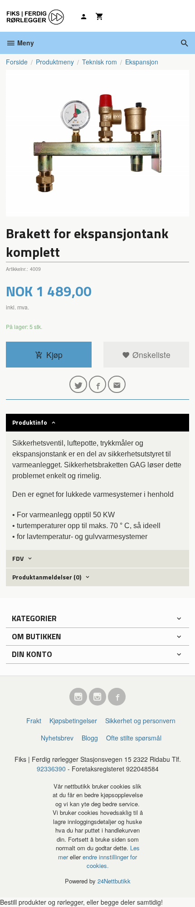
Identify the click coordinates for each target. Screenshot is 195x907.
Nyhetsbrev (57, 737)
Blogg (90, 737)
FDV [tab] (18, 558)
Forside (17, 61)
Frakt (33, 720)
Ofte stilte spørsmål (133, 737)
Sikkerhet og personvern (140, 720)
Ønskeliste (150, 354)
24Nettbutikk (114, 881)
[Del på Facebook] (98, 384)
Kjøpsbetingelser (73, 720)
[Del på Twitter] (78, 384)
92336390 (51, 768)
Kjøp (54, 354)
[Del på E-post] (117, 384)
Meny (24, 42)
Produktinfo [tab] (29, 422)
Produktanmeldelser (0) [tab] (46, 577)
